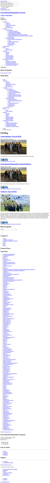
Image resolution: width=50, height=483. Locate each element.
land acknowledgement (8, 313)
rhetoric (5, 340)
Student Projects (11, 44)
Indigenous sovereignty (8, 379)
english (5, 422)
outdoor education (7, 331)
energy (5, 357)
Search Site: (3, 2)
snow (5, 341)
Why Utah (10, 45)
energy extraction (7, 334)
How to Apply (11, 42)
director (5, 305)
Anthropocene (6, 368)
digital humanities (7, 408)
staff (4, 244)
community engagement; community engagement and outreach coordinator (19, 269)
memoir (5, 346)
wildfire (5, 375)
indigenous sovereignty (8, 281)
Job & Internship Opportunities (14, 96)
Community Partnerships (11, 61)
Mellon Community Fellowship (10, 363)
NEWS (7, 48)
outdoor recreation (7, 295)
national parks (6, 428)
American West (7, 352)
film (4, 398)
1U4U (5, 290)
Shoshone (6, 311)
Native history (6, 354)
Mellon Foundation (7, 413)
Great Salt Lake (7, 265)
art (4, 267)
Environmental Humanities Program (13, 12)
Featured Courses (11, 93)
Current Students (9, 29)
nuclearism (6, 401)
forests (5, 378)
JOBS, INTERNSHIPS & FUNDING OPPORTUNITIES (20, 35)
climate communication (8, 377)
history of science (7, 350)
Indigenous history (7, 382)
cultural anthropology (8, 298)
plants (5, 386)
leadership (6, 399)
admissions (6, 297)
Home (4, 79)
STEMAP (6, 315)
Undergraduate (6, 46)
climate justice (6, 403)
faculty (4, 243)
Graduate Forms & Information (14, 94)
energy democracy (7, 402)
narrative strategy (7, 360)
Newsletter (5, 453)
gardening (6, 426)
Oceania (5, 419)
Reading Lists (11, 37)
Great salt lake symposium (11, 65)
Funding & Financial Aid (13, 41)
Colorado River (7, 414)
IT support (5, 461)
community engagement (8, 239)
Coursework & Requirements (14, 32)
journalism (6, 329)
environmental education (9, 337)
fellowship (6, 412)
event (4, 242)
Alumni (7, 53)
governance (6, 391)
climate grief (6, 380)
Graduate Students (9, 55)
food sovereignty (7, 425)
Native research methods (9, 289)
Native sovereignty (7, 384)
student (4, 188)
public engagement (7, 316)
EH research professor (8, 278)
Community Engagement (8, 59)
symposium (6, 347)
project (11, 161)
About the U (5, 473)
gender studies (6, 418)
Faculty (7, 54)
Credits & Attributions (7, 472)
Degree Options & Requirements (15, 39)
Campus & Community (13, 31)
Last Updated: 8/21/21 (5, 481)
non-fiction (6, 333)
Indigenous (6, 310)
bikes (5, 394)
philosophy (6, 367)
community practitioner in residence (10, 240)
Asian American (7, 308)
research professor (7, 348)
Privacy (4, 471)
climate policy (6, 323)
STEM (5, 301)
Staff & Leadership (10, 56)
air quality (6, 365)
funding (5, 325)
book (5, 345)
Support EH (8, 26)
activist (5, 282)
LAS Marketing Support (8, 462)
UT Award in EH (9, 27)
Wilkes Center (6, 319)
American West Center (8, 429)
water (5, 264)
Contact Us (8, 24)
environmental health (8, 364)
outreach (5, 296)
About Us (5, 21)
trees (4, 385)
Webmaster (5, 454)
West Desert (6, 370)
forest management (7, 393)
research (13, 188)
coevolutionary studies (8, 351)
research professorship (8, 400)
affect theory (6, 338)
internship (6, 427)
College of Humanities (6, 15)
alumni (4, 238)
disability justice (7, 366)
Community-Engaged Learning (12, 63)
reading (5, 336)
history (5, 353)
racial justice (6, 330)
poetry (5, 409)
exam (14, 161)
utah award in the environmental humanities (12, 279)
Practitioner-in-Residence (11, 62)
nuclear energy (7, 272)
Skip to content (4, 1)
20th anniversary (7, 260)
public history (6, 356)
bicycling (5, 372)
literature (5, 396)
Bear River (6, 312)
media (5, 339)
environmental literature (8, 277)
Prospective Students (10, 38)
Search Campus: (4, 4)
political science (7, 361)
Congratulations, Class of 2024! (11, 136)
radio (5, 327)
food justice (6, 411)
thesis (8, 161)
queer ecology (6, 374)
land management (7, 392)
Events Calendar (9, 49)
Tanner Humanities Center (9, 263)
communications (7, 302)
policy (5, 388)
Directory (5, 51)
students (4, 161)
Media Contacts (6, 475)
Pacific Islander (7, 309)
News (4, 47)
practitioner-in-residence (9, 262)
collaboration (6, 389)
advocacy (5, 395)
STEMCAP (6, 299)
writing (5, 332)
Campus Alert (3, 8)
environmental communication (10, 373)
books (5, 405)
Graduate (5, 28)
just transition (6, 358)
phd (4, 387)
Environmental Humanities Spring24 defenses (16, 164)
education (6, 276)
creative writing (7, 344)
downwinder (6, 283)
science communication (8, 318)
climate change (7, 320)
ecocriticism (6, 407)
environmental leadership (9, 420)
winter (5, 343)
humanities (6, 303)
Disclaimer (5, 470)
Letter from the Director (10, 25)
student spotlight (7, 275)
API (4, 306)
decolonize (6, 381)
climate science (7, 322)
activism (5, 268)
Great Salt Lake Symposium (11, 122)
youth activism (7, 294)
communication (7, 421)
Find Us (4, 451)
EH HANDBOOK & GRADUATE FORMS (17, 34)
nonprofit (5, 415)
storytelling (6, 326)
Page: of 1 (9, 229)
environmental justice (8, 255)
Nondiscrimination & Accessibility (10, 469)
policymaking (6, 324)
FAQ (9, 40)
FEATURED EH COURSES (14, 33)
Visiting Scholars (9, 58)
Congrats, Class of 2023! (9, 191)
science (5, 317)
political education (7, 406)
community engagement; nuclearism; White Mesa (14, 270)
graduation (8, 188)
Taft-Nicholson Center (8, 304)
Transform (6, 416)
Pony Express (6, 371)
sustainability (6, 423)
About (7, 60)
